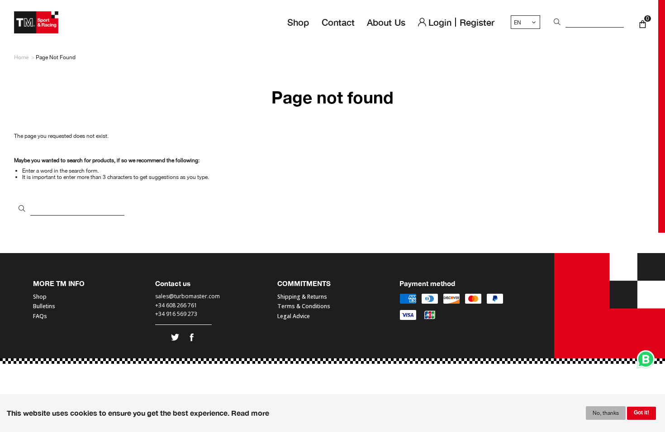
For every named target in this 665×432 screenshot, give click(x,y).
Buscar (556, 22)
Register (477, 22)
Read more (250, 413)
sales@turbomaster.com (187, 296)
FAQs (40, 316)
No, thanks (606, 412)
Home (21, 57)
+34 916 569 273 (177, 314)
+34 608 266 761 (176, 305)
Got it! (641, 412)
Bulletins (44, 306)
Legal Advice (293, 316)
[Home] (36, 22)
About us (386, 22)
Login (439, 22)
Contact (338, 22)
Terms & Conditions (303, 306)
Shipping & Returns (302, 297)
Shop (298, 22)
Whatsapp (645, 359)
